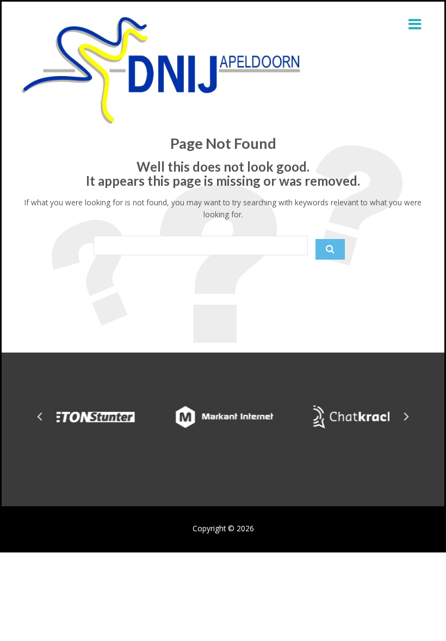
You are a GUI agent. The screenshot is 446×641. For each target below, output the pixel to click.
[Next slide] (405, 416)
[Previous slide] (40, 416)
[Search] (330, 249)
